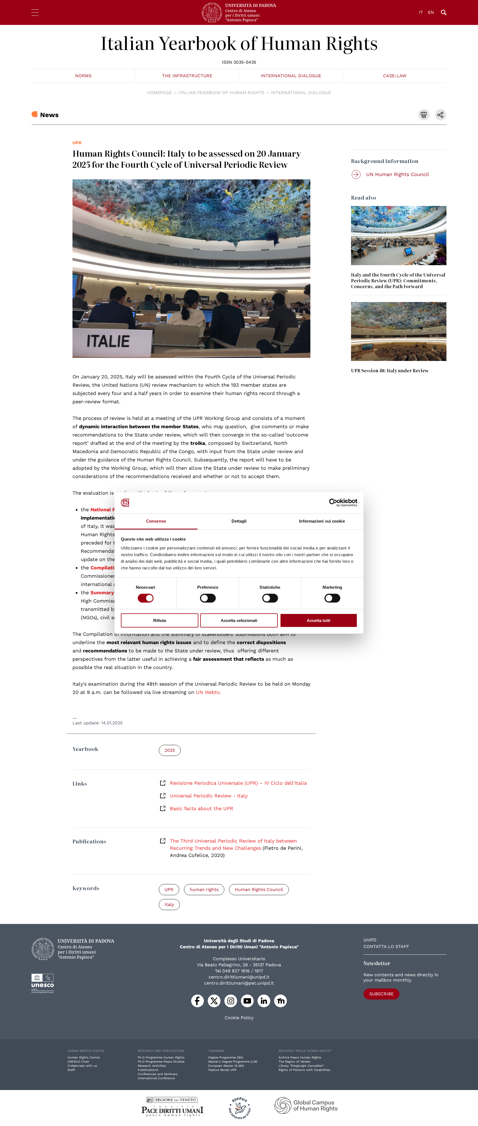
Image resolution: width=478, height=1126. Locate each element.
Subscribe (381, 993)
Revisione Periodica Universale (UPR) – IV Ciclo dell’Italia (238, 783)
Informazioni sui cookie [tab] (322, 521)
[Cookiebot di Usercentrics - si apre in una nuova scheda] (333, 503)
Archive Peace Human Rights (300, 1057)
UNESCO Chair (78, 1061)
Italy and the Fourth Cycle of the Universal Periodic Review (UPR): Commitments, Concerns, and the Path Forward (398, 280)
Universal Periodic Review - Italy (209, 796)
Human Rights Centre (83, 1057)
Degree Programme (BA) (225, 1057)
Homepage (159, 92)
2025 (170, 750)
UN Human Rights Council (397, 174)
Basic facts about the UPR (201, 808)
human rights (204, 889)
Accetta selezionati (239, 620)
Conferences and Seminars (158, 1074)
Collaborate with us (82, 1066)
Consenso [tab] (156, 521)
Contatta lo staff (386, 946)
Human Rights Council (259, 889)
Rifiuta (159, 620)
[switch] (208, 598)
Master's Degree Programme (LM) (232, 1061)
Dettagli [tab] (239, 521)
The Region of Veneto (295, 1061)
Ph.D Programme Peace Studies (161, 1061)
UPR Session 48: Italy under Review (390, 370)
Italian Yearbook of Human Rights (239, 42)
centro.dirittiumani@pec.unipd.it (239, 983)
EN (431, 12)
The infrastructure (187, 75)
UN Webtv (207, 692)
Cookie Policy (239, 1018)
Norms (83, 75)
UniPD (369, 939)
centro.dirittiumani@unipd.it (239, 977)
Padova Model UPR (222, 1070)
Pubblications (148, 1070)
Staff (71, 1070)
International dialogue (291, 75)
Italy (169, 904)
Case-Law (394, 75)
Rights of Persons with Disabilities (304, 1070)
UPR (77, 142)
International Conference (156, 1078)
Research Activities (152, 1066)
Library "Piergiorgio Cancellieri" (301, 1066)
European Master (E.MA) (226, 1066)
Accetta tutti (318, 620)
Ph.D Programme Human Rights (161, 1057)
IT (421, 12)
